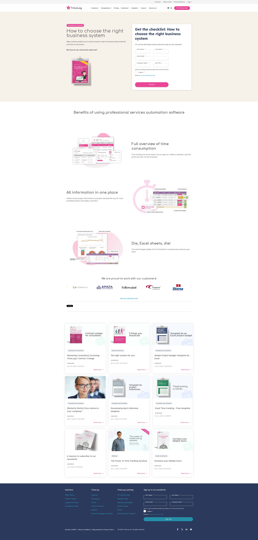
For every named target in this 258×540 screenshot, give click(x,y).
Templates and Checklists (75, 25)
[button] (178, 529)
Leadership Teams (72, 502)
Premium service (97, 506)
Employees (95, 499)
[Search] (171, 8)
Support (94, 510)
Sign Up (168, 519)
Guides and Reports (118, 350)
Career (93, 502)
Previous (68, 287)
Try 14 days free (182, 8)
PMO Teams (69, 495)
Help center (167, 2)
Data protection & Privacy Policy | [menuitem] (103, 530)
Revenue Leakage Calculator (102, 514)
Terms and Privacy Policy (148, 75)
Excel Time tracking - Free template (172, 408)
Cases (119, 510)
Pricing (116, 8)
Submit (152, 84)
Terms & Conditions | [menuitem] (84, 530)
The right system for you (123, 355)
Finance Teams (70, 499)
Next (190, 287)
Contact (158, 2)
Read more (97, 369)
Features (94, 495)
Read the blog (122, 506)
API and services (123, 495)
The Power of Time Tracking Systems (129, 461)
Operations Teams (72, 506)
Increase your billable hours (168, 461)
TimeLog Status (179, 2)
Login (189, 2)
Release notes (122, 499)
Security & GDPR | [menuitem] (71, 530)
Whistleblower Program (126, 514)
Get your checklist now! (129, 298)
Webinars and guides (125, 502)
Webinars (114, 456)
